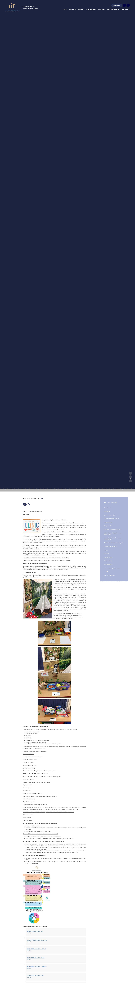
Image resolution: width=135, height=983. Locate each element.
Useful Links (116, 5)
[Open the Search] (124, 5)
